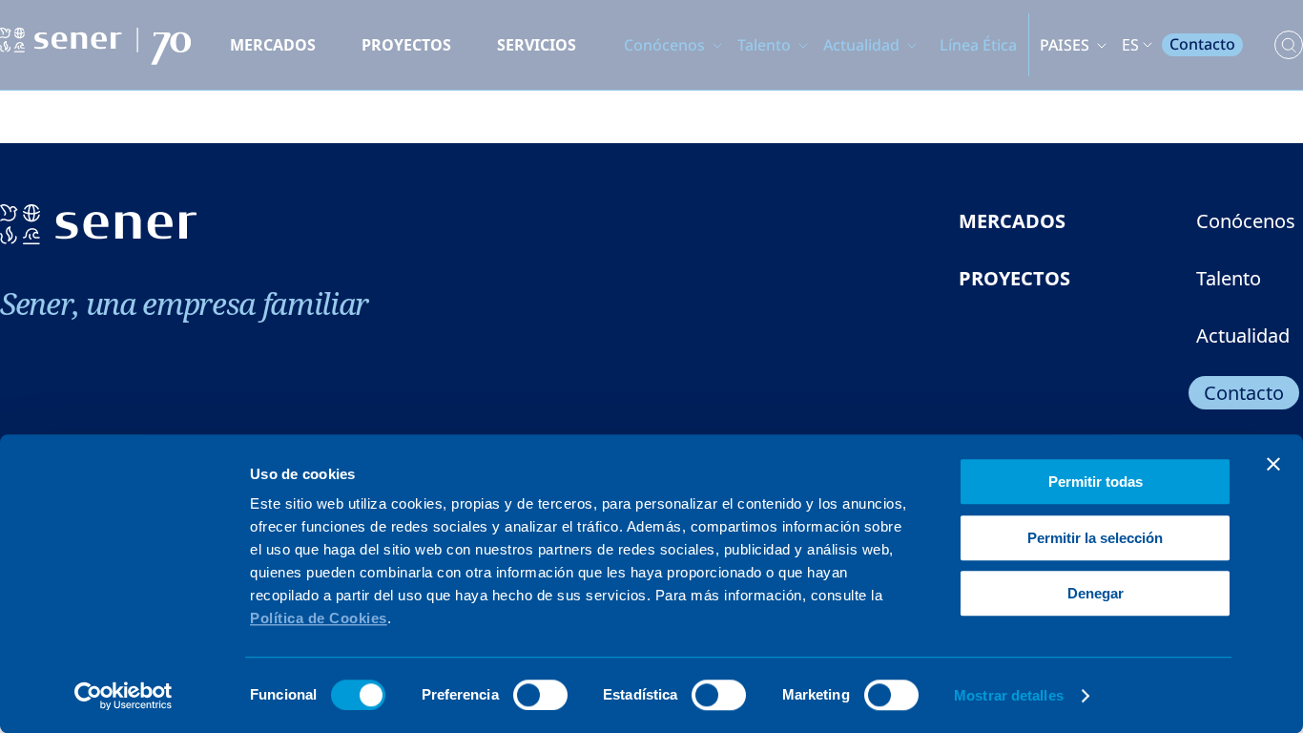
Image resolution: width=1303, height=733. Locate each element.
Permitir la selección (1095, 538)
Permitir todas (1095, 481)
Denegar (1095, 593)
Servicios (536, 44)
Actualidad (861, 44)
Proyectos (406, 44)
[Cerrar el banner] (1273, 464)
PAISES (1064, 44)
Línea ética (978, 44)
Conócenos (664, 44)
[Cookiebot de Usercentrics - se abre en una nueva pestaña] (123, 695)
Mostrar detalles (1009, 695)
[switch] (540, 695)
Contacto (1202, 43)
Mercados (273, 44)
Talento (764, 44)
